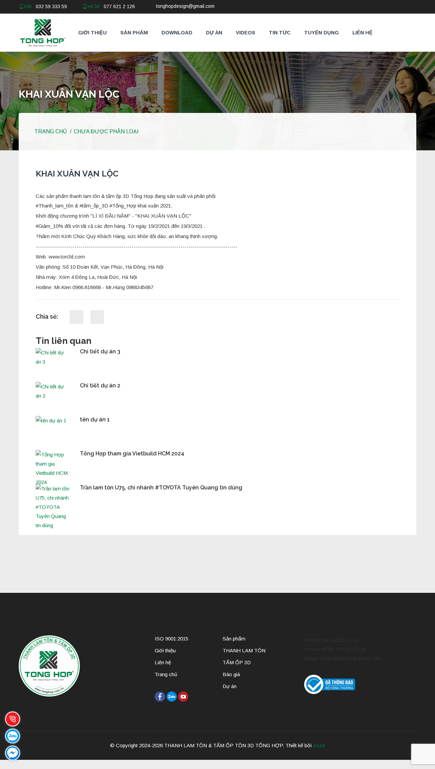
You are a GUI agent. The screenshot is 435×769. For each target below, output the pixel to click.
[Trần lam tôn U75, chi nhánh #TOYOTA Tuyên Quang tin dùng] (53, 507)
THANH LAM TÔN (244, 650)
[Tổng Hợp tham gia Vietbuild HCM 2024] (53, 468)
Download (176, 32)
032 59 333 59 (51, 6)
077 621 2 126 (119, 6)
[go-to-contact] (7, 764)
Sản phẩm (134, 32)
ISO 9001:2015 (171, 638)
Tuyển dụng (321, 32)
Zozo (319, 745)
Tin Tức (280, 32)
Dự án (214, 32)
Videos (245, 32)
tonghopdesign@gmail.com (185, 6)
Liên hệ (362, 32)
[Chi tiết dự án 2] (53, 391)
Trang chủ (50, 131)
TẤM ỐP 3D (237, 662)
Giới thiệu (92, 32)
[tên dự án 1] (53, 420)
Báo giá (231, 674)
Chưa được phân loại (106, 131)
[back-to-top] (2, 764)
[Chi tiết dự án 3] (53, 357)
